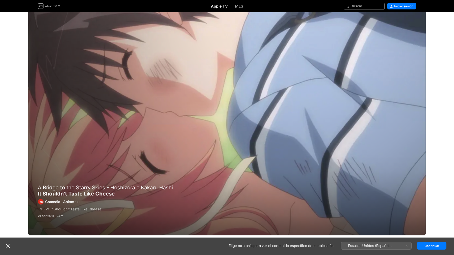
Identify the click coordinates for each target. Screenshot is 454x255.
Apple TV (219, 6)
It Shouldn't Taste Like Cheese (227, 123)
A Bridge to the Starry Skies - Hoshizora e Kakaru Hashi (105, 187)
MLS (239, 6)
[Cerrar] (8, 246)
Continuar (431, 246)
